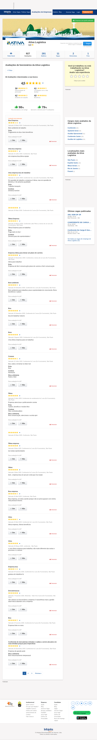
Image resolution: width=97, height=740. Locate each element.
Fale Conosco (30, 716)
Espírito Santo (73, 163)
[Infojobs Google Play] (82, 718)
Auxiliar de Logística (75, 139)
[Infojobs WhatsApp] (82, 712)
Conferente (72, 128)
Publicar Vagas (25, 12)
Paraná (70, 171)
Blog (60, 12)
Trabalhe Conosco (31, 708)
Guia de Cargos (58, 710)
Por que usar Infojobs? (32, 706)
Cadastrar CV (87, 12)
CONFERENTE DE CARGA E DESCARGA (80, 222)
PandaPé (43, 712)
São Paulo (71, 160)
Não (23, 140)
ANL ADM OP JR (74, 215)
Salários (55, 12)
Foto (88, 54)
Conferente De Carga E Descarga (80, 230)
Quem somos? (30, 704)
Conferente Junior (74, 136)
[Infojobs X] (77, 703)
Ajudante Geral (73, 131)
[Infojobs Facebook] (73, 703)
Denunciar (54, 141)
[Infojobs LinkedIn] (86, 703)
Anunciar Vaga (70, 12)
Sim (13, 140)
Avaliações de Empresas (42, 12)
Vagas (58, 54)
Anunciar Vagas (45, 708)
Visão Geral (11, 56)
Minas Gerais (72, 165)
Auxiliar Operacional (75, 133)
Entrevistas (73, 54)
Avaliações (27, 54)
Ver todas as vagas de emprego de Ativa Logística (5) (79, 239)
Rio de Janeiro (73, 168)
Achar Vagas (16, 12)
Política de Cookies (31, 710)
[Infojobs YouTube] (81, 703)
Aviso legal (44, 714)
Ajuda (42, 704)
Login (78, 12)
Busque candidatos (46, 710)
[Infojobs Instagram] (90, 703)
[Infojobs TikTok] (73, 707)
